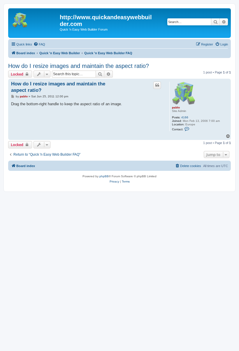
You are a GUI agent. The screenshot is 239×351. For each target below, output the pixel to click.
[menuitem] (39, 44)
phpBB (104, 176)
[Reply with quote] (157, 85)
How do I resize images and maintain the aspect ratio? (78, 66)
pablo (176, 107)
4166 (184, 117)
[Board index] (35, 19)
